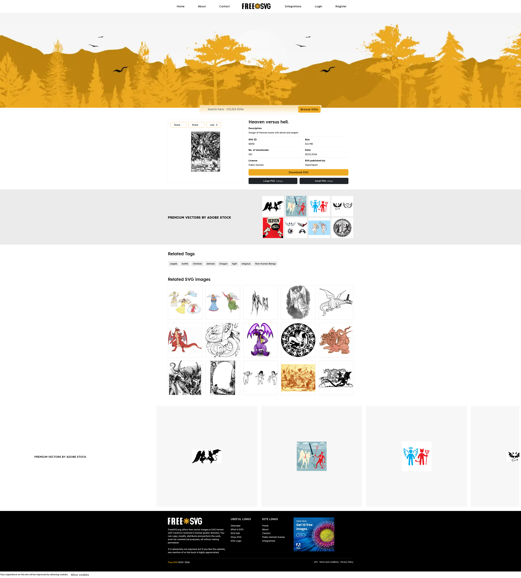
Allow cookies (80, 574)
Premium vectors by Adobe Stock (199, 217)
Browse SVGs (309, 109)
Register (341, 6)
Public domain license (273, 537)
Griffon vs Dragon (293, 353)
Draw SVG (236, 537)
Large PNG (273, 181)
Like (213, 124)
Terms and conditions (329, 562)
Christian (197, 263)
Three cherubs (253, 391)
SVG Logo (236, 540)
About (202, 6)
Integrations (293, 6)
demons (211, 263)
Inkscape (235, 525)
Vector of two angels (257, 315)
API (316, 562)
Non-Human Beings (265, 263)
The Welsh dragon (331, 315)
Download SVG (298, 172)
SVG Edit (235, 533)
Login (318, 6)
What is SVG (237, 529)
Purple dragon (253, 353)
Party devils (290, 391)
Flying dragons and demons (185, 390)
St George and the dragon (336, 391)
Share (177, 124)
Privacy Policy (346, 562)
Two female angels (218, 315)
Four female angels (181, 315)
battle (185, 263)
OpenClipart (311, 165)
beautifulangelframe (220, 391)
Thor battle (214, 353)
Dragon (223, 263)
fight (234, 263)
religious (246, 263)
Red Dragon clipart (181, 353)
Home (181, 6)
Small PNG (324, 181)
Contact (224, 6)
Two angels (290, 315)
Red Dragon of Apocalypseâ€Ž (336, 352)
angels (173, 263)
